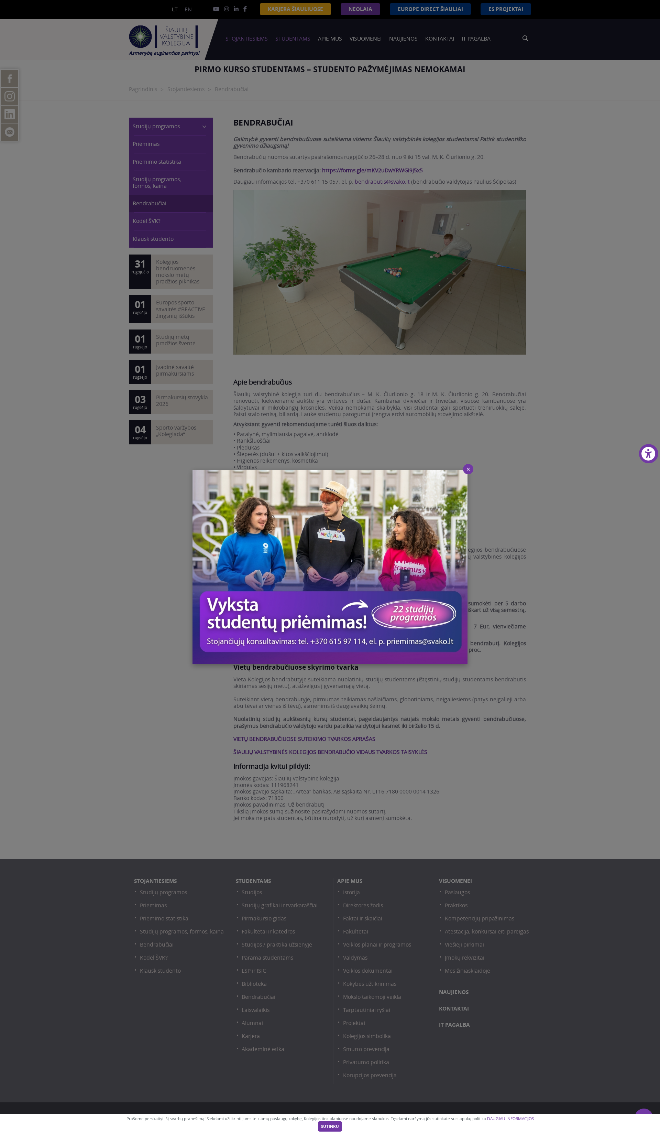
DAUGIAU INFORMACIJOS (510, 1118)
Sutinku (330, 1126)
